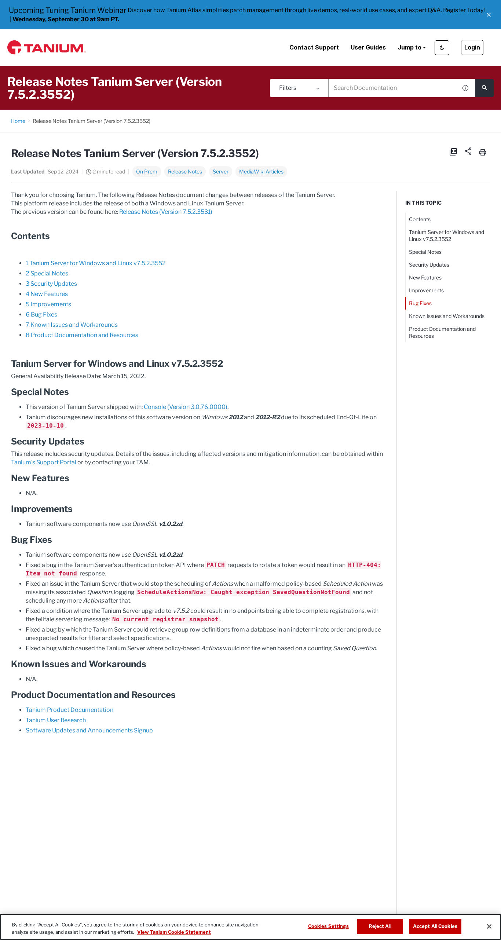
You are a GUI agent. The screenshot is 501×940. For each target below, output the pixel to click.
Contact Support (314, 47)
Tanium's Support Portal (43, 462)
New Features (425, 277)
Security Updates (429, 264)
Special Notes (425, 252)
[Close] (489, 926)
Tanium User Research (56, 720)
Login (472, 47)
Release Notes (185, 171)
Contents (420, 219)
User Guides (368, 47)
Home (18, 121)
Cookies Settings (328, 926)
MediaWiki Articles (261, 171)
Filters (287, 87)
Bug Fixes (420, 303)
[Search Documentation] (484, 88)
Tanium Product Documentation (69, 709)
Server (220, 171)
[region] (250, 927)
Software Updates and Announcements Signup (89, 730)
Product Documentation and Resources (442, 332)
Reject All (380, 926)
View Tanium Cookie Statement (174, 932)
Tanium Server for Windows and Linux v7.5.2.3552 (446, 235)
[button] (489, 15)
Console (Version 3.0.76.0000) (185, 406)
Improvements (426, 290)
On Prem (146, 171)
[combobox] (393, 88)
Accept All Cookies (435, 926)
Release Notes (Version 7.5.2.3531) (165, 211)
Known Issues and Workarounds (446, 316)
